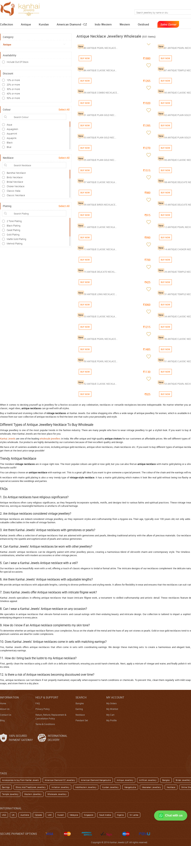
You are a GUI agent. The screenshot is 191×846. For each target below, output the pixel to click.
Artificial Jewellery (147, 780)
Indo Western (103, 24)
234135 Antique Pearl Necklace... (98, 338)
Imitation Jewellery (60, 787)
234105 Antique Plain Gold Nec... (97, 159)
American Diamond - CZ (72, 24)
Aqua (9, 124)
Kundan (44, 24)
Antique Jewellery (125, 780)
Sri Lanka (134, 814)
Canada (38, 814)
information (9, 697)
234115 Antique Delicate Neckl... (97, 271)
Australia (25, 814)
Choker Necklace (15, 186)
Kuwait (60, 814)
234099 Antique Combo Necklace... (99, 92)
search (81, 697)
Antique (26, 24)
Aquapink (11, 138)
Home (3, 703)
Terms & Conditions (45, 724)
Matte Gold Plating (16, 239)
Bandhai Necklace (16, 172)
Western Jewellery (32, 794)
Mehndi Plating (14, 243)
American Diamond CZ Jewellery (60, 780)
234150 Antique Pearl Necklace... (98, 361)
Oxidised (143, 24)
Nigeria (120, 814)
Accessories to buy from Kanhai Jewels (20, 780)
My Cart (110, 714)
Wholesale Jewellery (56, 794)
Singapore (88, 814)
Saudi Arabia (105, 814)
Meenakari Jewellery (151, 787)
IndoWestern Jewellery (85, 787)
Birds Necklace (15, 177)
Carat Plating (13, 230)
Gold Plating (13, 234)
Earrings (6, 787)
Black (9, 142)
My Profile (111, 720)
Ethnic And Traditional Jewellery (31, 787)
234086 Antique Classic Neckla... (98, 70)
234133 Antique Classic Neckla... (98, 316)
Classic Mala (13, 190)
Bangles (80, 703)
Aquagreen (12, 129)
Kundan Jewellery (110, 787)
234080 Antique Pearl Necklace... (98, 47)
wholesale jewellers (50, 438)
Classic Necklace (16, 195)
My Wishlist (112, 708)
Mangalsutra (130, 787)
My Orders (111, 703)
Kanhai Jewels (7, 438)
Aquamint (12, 133)
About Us (4, 708)
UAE (49, 814)
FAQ (37, 703)
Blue (9, 147)
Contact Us (5, 714)
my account (115, 697)
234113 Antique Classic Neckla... (98, 249)
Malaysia (74, 814)
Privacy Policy (42, 708)
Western (125, 24)
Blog (2, 720)
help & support (46, 697)
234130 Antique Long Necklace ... (98, 294)
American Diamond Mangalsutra (96, 780)
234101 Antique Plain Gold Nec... (97, 115)
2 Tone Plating (14, 221)
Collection (6, 24)
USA (4, 814)
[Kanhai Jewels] (21, 8)
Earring (79, 708)
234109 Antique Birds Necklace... (98, 204)
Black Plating (13, 225)
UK (13, 814)
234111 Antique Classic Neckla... (98, 227)
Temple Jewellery (10, 794)
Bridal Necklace (15, 181)
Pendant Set (82, 720)
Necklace (80, 714)
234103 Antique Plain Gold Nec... (97, 137)
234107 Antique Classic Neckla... (98, 182)
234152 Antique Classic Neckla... (98, 383)
